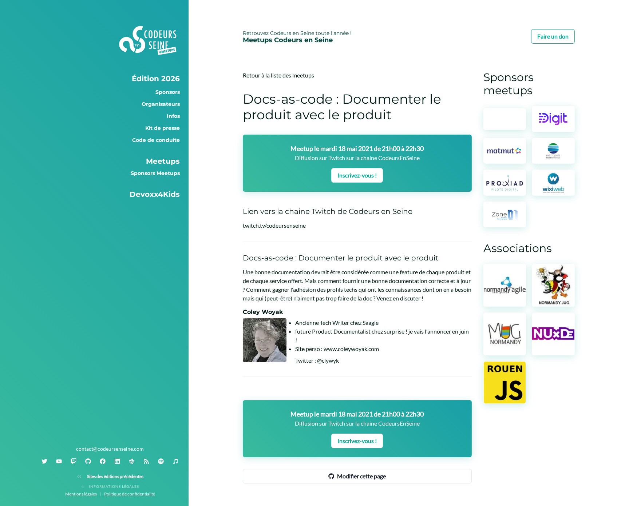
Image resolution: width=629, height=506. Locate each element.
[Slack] (131, 461)
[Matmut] (504, 151)
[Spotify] (161, 461)
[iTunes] (175, 461)
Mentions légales (81, 494)
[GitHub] (88, 461)
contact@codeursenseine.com (110, 449)
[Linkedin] (117, 461)
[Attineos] (504, 119)
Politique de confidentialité (129, 494)
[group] (110, 78)
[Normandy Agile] (504, 285)
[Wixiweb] (553, 182)
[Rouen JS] (504, 382)
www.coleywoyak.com (351, 348)
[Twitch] (73, 461)
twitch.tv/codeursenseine (274, 225)
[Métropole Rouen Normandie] (553, 151)
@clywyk (328, 360)
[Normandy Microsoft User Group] (504, 333)
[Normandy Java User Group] (553, 285)
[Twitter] (44, 461)
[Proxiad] (504, 182)
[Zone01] (504, 214)
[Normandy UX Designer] (553, 333)
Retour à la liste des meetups (278, 75)
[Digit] (553, 119)
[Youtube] (59, 461)
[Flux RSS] (146, 461)
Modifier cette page (361, 476)
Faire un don (553, 36)
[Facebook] (102, 461)
